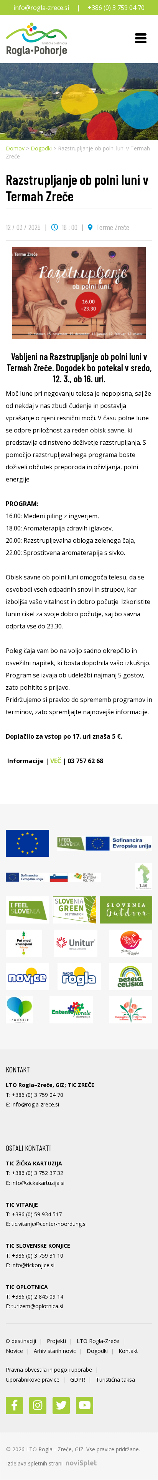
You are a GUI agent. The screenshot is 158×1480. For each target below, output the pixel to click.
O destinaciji (21, 1341)
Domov (15, 148)
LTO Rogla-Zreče (98, 1341)
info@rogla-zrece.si (41, 7)
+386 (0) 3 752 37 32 (37, 1172)
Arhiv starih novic (55, 1350)
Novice (14, 1350)
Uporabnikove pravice (32, 1379)
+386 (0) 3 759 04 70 (116, 7)
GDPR (77, 1379)
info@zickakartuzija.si (38, 1182)
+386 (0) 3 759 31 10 (37, 1255)
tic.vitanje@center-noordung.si (49, 1223)
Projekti (56, 1341)
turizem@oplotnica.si (37, 1306)
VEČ (55, 761)
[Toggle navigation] (140, 39)
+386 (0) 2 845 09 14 (37, 1296)
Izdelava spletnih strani (35, 1463)
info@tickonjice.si (33, 1265)
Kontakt (128, 1350)
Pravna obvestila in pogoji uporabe (49, 1369)
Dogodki (41, 148)
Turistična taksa (115, 1379)
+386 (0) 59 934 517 (37, 1214)
